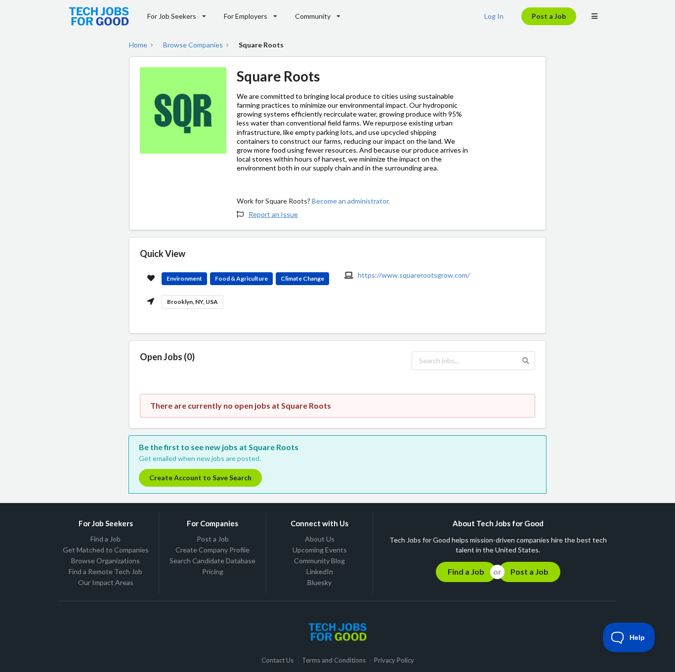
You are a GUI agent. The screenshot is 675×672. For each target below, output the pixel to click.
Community (313, 16)
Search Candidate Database (212, 560)
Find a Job (105, 539)
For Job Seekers (171, 16)
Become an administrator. (351, 201)
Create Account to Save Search (200, 477)
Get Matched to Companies (106, 550)
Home (138, 45)
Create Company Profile (212, 550)
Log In (494, 16)
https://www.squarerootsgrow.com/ (414, 275)
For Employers (245, 16)
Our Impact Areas (105, 582)
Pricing (212, 571)
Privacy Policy (394, 660)
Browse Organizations (105, 560)
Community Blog (319, 560)
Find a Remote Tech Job (105, 571)
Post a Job (549, 16)
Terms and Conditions (334, 660)
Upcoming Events (320, 550)
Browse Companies (193, 45)
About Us (320, 539)
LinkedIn (319, 571)
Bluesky (319, 582)
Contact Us (277, 660)
